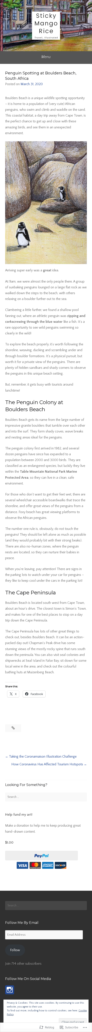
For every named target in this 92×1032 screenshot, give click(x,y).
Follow (15, 950)
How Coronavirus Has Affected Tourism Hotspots (47, 764)
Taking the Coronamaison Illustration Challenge (43, 756)
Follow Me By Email (22, 923)
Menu (46, 57)
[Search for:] (46, 796)
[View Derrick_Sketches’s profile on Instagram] (9, 989)
